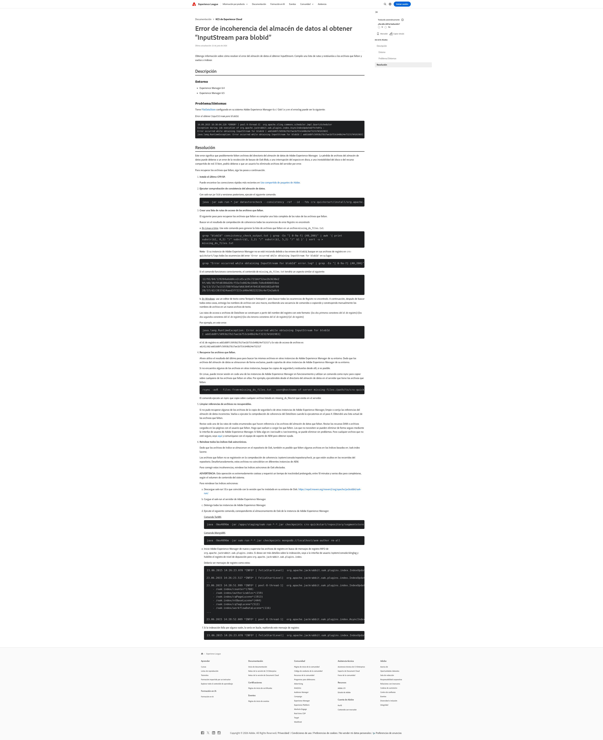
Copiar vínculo (398, 34)
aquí (220, 435)
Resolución (382, 64)
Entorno (382, 52)
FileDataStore (209, 109)
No (389, 27)
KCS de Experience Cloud (229, 19)
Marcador (384, 34)
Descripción (382, 45)
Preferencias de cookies (325, 733)
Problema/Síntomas (387, 58)
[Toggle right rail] (376, 12)
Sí (382, 27)
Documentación (203, 19)
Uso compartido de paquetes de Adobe (280, 182)
